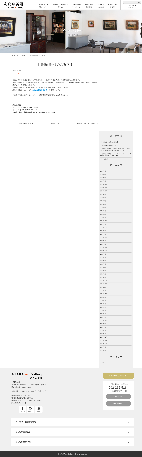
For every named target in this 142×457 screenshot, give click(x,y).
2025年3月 (103, 214)
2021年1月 (103, 290)
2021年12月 (103, 280)
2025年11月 (103, 187)
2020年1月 (103, 304)
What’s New (112, 6)
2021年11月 (103, 284)
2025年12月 (103, 184)
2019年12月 (103, 307)
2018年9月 (103, 324)
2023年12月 (103, 237)
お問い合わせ (132, 7)
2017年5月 (103, 347)
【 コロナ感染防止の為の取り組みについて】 (24, 123)
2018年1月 (103, 334)
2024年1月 (103, 234)
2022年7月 (103, 257)
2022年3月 (103, 270)
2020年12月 (103, 294)
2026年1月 (103, 181)
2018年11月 (103, 320)
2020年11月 (103, 297)
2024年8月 (103, 231)
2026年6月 (103, 174)
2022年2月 (103, 274)
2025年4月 (103, 211)
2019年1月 (103, 314)
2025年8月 (103, 197)
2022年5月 (103, 264)
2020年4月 (103, 300)
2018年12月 (103, 317)
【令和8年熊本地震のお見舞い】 (109, 142)
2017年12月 (103, 337)
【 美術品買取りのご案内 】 (86, 123)
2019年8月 (103, 310)
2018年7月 (103, 327)
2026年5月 (103, 177)
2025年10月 (103, 191)
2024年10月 (103, 227)
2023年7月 (103, 241)
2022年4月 (103, 267)
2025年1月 (103, 217)
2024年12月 (103, 221)
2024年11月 (103, 224)
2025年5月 (103, 207)
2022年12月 (103, 247)
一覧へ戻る (55, 123)
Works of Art (43, 6)
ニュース (15, 73)
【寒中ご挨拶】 (104, 159)
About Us (100, 6)
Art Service (76, 6)
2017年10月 (103, 344)
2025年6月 (103, 204)
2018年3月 (103, 330)
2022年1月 (103, 277)
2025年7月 (103, 201)
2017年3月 (103, 350)
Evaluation (89, 6)
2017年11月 (103, 340)
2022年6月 (103, 260)
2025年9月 (103, 194)
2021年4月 (103, 287)
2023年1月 (103, 244)
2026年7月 (103, 171)
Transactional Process (60, 6)
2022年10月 (103, 251)
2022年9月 (103, 254)
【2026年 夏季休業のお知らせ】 (109, 145)
